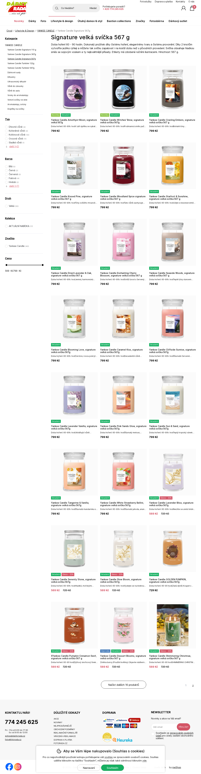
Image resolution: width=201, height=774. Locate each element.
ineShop (176, 767)
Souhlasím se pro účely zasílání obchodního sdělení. (174, 736)
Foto (43, 21)
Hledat (93, 8)
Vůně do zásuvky (15, 86)
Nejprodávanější (63, 726)
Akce (56, 719)
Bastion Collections (119, 21)
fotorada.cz (60, 743)
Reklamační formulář (65, 733)
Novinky (19, 21)
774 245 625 (21, 722)
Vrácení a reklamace (65, 736)
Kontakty (180, 1)
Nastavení (89, 767)
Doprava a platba (164, 1)
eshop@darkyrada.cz (15, 736)
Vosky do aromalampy (18, 95)
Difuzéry (11, 77)
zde (144, 760)
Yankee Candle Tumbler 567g (21, 68)
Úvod (9, 30)
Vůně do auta (14, 91)
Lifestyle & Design (24, 30)
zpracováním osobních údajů (174, 734)
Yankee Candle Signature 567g (22, 59)
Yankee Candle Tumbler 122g (21, 63)
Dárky (32, 21)
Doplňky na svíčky (16, 109)
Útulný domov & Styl (90, 21)
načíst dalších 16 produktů (123, 684)
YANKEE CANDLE (13, 45)
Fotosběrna (157, 21)
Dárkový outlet (178, 21)
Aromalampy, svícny (17, 104)
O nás (191, 1)
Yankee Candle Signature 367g (22, 54)
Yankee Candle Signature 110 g (22, 50)
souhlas (109, 757)
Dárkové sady (14, 72)
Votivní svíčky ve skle (17, 100)
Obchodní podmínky (64, 729)
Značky (140, 21)
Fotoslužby (146, 1)
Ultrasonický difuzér (17, 81)
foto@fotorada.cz (13, 739)
